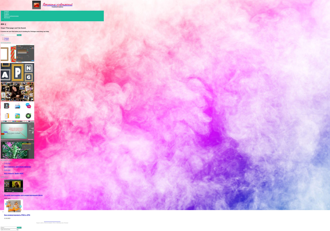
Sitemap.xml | (60, 223)
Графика (6, 14)
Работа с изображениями (11, 16)
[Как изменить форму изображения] (52, 130)
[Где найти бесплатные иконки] (52, 111)
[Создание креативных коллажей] (52, 92)
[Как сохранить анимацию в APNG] (52, 72)
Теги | (54, 223)
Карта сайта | (40, 223)
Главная (6, 11)
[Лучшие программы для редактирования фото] (54, 186)
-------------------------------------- (52, 221)
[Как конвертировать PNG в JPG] (54, 206)
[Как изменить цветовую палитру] (52, 149)
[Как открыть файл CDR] (52, 53)
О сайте (6, 13)
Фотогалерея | (48, 223)
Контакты (7, 17)
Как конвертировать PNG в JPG (17, 215)
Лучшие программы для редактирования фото (23, 195)
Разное (66, 223)
